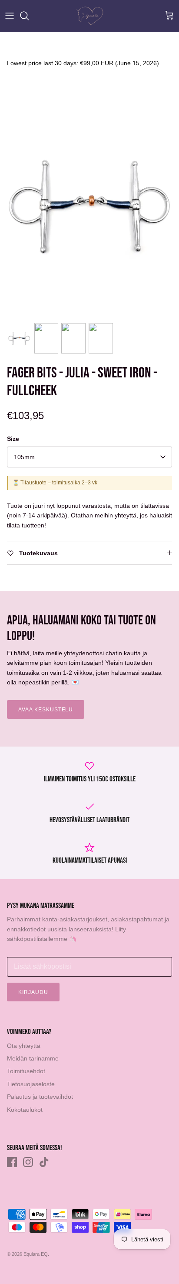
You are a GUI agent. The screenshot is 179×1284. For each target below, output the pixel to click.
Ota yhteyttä (23, 1045)
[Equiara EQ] (89, 15)
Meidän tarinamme (33, 1058)
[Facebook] (12, 1162)
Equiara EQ (35, 1254)
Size (13, 438)
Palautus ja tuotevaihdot (40, 1096)
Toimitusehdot (26, 1070)
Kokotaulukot (25, 1109)
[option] (89, 206)
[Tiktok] (44, 1162)
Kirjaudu (33, 992)
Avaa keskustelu (45, 710)
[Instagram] (28, 1162)
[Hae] (28, 15)
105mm (24, 457)
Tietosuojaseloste (31, 1084)
